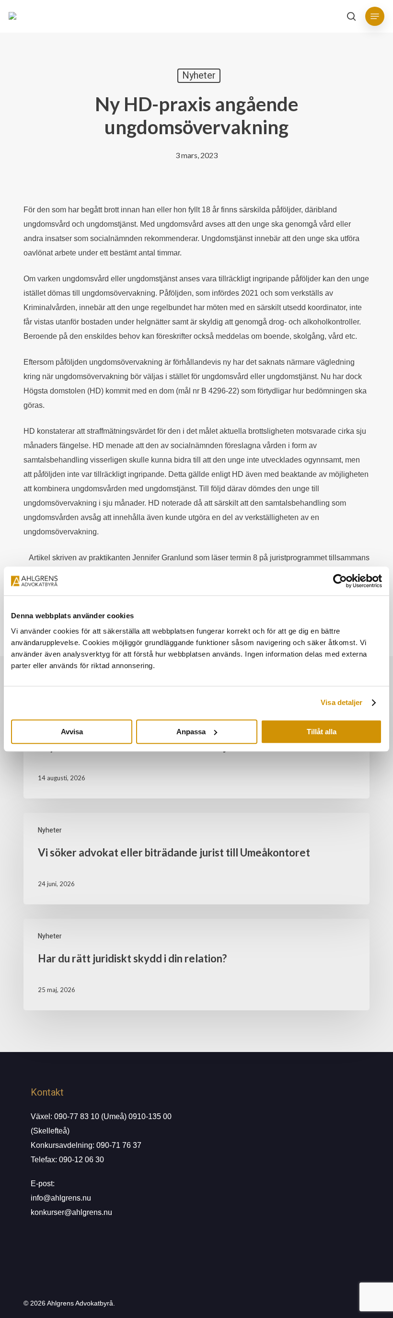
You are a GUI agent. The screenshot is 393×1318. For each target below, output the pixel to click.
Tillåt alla (321, 732)
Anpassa (191, 732)
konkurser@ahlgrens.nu (71, 1212)
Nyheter (199, 75)
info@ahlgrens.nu (61, 1198)
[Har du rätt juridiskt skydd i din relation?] (196, 964)
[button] (374, 16)
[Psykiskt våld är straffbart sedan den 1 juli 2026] (196, 752)
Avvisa (72, 732)
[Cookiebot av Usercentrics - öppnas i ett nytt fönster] (340, 581)
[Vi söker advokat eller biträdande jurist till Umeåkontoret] (196, 858)
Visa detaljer (341, 702)
